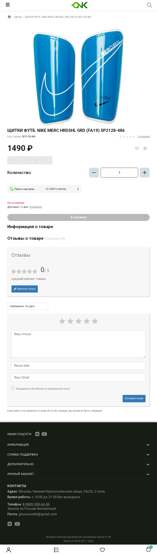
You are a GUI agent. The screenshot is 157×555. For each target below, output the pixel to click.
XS (13, 160)
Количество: (19, 172)
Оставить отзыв (134, 398)
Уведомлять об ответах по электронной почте (43, 388)
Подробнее (35, 207)
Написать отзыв (26, 288)
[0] (147, 549)
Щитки (18, 17)
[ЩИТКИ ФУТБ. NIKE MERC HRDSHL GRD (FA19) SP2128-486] (78, 76)
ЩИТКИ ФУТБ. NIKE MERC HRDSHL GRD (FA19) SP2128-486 (58, 17)
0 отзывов (144, 136)
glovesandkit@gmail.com (32, 514)
